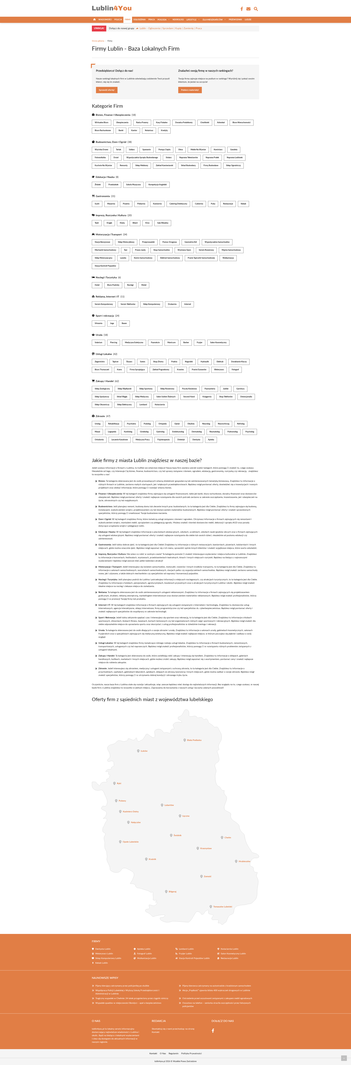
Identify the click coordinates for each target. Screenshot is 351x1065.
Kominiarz (218, 150)
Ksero (119, 370)
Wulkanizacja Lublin (146, 958)
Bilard (135, 223)
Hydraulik (205, 362)
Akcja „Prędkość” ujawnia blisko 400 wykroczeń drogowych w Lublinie (216, 990)
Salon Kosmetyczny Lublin (233, 954)
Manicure (171, 343)
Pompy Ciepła (164, 150)
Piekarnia (141, 204)
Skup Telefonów (226, 397)
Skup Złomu (158, 362)
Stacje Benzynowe (102, 242)
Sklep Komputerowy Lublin (108, 958)
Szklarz (132, 150)
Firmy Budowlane (210, 166)
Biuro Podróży (113, 285)
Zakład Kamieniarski (164, 166)
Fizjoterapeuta (163, 440)
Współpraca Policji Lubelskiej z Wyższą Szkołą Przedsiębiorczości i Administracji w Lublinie (127, 992)
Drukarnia (172, 304)
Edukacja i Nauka (105, 177)
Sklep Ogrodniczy (233, 166)
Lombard (143, 405)
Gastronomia (103, 196)
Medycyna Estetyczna (134, 343)
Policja (118, 20)
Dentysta (196, 440)
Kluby (122, 223)
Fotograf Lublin (144, 954)
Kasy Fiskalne (161, 123)
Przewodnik (235, 20)
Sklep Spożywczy (102, 397)
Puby (213, 204)
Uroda (99, 335)
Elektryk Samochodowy (170, 258)
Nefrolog (240, 424)
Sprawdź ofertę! (107, 90)
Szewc (142, 362)
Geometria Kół (191, 242)
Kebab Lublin (101, 963)
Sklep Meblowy (141, 166)
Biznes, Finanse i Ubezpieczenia (113, 115)
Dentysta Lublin (103, 949)
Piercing (113, 343)
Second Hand (189, 397)
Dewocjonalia (246, 397)
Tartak (118, 150)
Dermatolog (197, 432)
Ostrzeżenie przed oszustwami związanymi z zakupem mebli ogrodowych (217, 998)
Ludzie (248, 20)
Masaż (97, 432)
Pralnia (174, 362)
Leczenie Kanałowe (119, 440)
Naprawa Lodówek (235, 158)
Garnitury (240, 389)
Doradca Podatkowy (184, 123)
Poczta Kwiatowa (189, 389)
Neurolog (206, 424)
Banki (121, 130)
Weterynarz (219, 370)
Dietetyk (181, 440)
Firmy (128, 20)
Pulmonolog (232, 432)
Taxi (125, 250)
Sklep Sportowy (145, 389)
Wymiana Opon (184, 250)
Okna (180, 150)
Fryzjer (199, 343)
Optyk (177, 424)
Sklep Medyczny (142, 397)
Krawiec (180, 370)
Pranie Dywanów (199, 370)
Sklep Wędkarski (124, 389)
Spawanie (146, 150)
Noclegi (130, 285)
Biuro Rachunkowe (103, 130)
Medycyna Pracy (143, 440)
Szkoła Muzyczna (133, 185)
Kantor (134, 130)
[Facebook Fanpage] (240, 8)
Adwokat (221, 123)
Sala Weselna (162, 223)
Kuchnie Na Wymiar (103, 166)
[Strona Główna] (94, 20)
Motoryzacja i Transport (109, 234)
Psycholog (249, 432)
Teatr (97, 223)
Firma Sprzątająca (137, 370)
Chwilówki (204, 123)
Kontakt (155, 1032)
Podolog (147, 424)
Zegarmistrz (100, 362)
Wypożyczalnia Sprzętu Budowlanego (142, 158)
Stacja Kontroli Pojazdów (105, 266)
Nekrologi (178, 20)
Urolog (97, 424)
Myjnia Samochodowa (231, 250)
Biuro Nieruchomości (242, 123)
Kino (147, 223)
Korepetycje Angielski (157, 185)
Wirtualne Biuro (101, 123)
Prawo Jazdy (140, 250)
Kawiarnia (157, 204)
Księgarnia (207, 397)
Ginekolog (144, 432)
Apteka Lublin (143, 949)
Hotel (97, 285)
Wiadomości (105, 20)
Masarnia (111, 204)
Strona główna (98, 41)
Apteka (211, 440)
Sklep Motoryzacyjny (103, 258)
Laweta (123, 258)
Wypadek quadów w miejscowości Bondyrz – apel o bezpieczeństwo (128, 1003)
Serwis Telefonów (128, 304)
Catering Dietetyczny (178, 204)
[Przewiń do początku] (344, 1058)
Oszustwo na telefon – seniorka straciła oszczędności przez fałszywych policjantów (216, 1004)
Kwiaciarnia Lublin (229, 949)
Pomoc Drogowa (169, 242)
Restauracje (228, 204)
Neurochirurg (223, 424)
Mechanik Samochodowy (105, 250)
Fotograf (235, 370)
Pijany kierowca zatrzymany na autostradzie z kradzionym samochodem (216, 986)
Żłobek (98, 185)
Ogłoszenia (139, 20)
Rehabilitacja (113, 424)
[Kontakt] (248, 8)
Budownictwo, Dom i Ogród (111, 142)
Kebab (243, 204)
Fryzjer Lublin (185, 954)
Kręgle (109, 223)
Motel (143, 285)
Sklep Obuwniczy (102, 405)
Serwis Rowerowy (206, 250)
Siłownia (98, 323)
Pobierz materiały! (190, 90)
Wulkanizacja (228, 258)
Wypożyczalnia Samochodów (217, 242)
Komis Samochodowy (143, 258)
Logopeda (112, 432)
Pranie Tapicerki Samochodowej (201, 258)
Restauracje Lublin (229, 958)
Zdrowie (100, 416)
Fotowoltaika (100, 158)
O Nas (163, 1053)
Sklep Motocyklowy (126, 242)
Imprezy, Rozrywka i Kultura (111, 215)
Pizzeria (126, 204)
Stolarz (169, 158)
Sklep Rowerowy (167, 389)
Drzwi (116, 158)
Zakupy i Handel (105, 381)
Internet (187, 304)
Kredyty (164, 130)
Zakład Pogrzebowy (161, 370)
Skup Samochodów (161, 250)
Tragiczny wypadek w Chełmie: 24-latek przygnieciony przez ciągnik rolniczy (131, 998)
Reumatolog (215, 432)
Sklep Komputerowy (151, 304)
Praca (151, 20)
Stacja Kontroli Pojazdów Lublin (194, 958)
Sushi (97, 204)
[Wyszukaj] (255, 8)
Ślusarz (129, 362)
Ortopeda (162, 424)
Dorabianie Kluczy (239, 362)
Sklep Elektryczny (124, 405)
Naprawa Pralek (212, 158)
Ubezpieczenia (122, 123)
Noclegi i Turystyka (106, 277)
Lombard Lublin (186, 949)
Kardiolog (128, 432)
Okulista (190, 424)
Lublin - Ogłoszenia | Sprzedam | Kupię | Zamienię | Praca (171, 28)
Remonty (124, 166)
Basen (124, 323)
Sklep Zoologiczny (102, 389)
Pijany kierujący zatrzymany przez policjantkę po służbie (122, 986)
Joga (112, 323)
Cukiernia (199, 204)
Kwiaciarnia (160, 405)
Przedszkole (113, 185)
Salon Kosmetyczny (218, 343)
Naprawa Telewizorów (188, 158)
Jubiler (226, 389)
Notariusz (149, 130)
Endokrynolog (178, 432)
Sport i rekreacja (105, 316)
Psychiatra (131, 424)
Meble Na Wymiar (198, 150)
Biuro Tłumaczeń (102, 370)
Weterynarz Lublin (104, 954)
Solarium (98, 343)
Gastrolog (160, 432)
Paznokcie (155, 343)
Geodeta (233, 150)
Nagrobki (189, 362)
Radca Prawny (142, 123)
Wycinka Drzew (101, 150)
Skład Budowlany (188, 166)
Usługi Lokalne (104, 354)
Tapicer (115, 362)
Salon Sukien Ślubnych (166, 397)
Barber (186, 343)
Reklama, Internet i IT (107, 297)
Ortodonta (99, 440)
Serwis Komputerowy (104, 304)
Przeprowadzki (148, 242)
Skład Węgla (122, 397)
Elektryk (220, 362)
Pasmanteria (210, 389)
